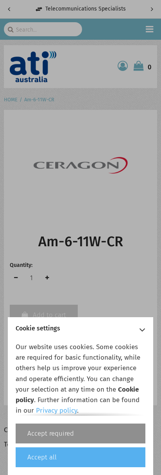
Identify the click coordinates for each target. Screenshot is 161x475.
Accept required (50, 433)
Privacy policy (56, 410)
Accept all (42, 457)
